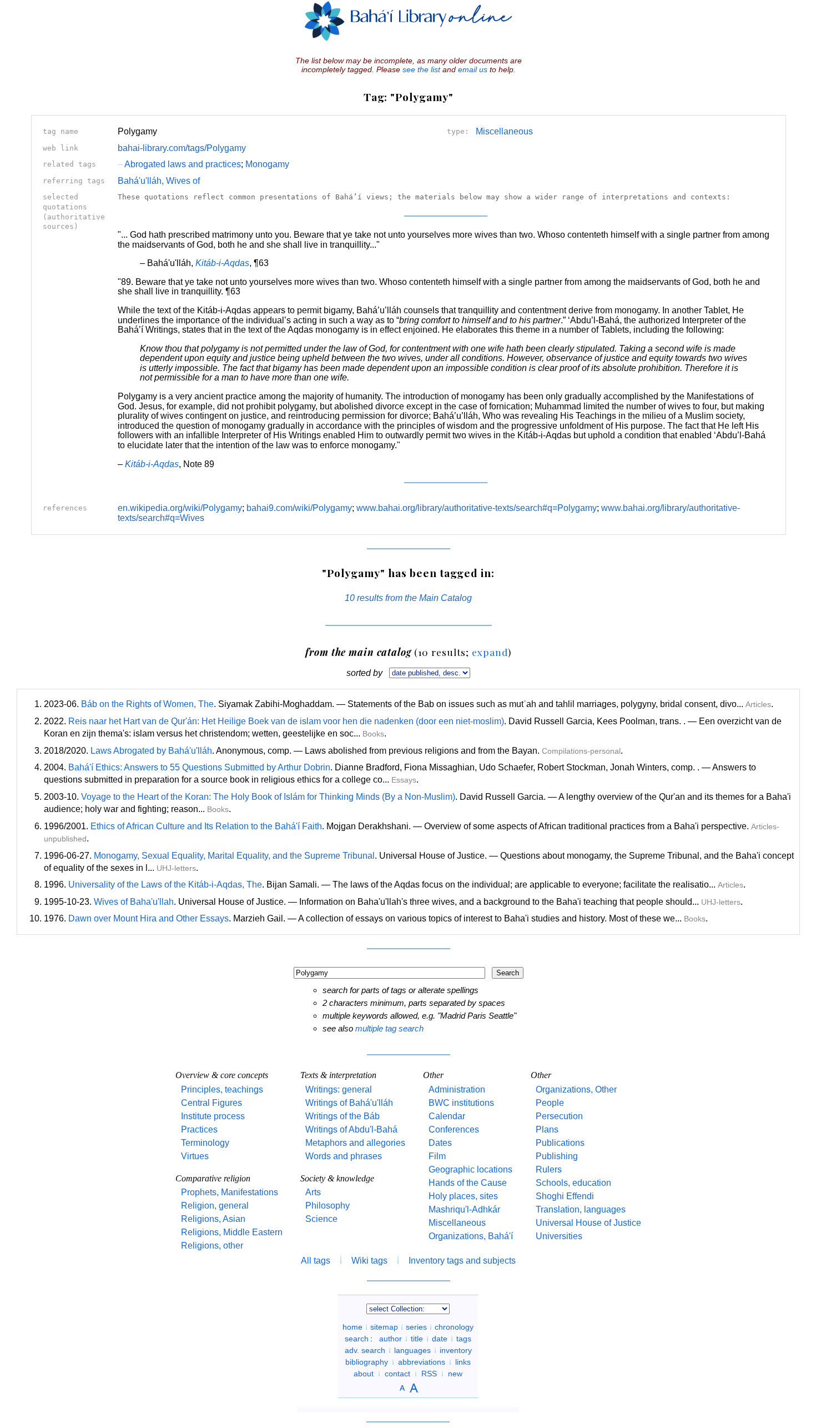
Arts (313, 1192)
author (390, 1338)
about (364, 1373)
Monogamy (267, 164)
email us (472, 69)
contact (397, 1373)
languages (412, 1350)
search (357, 1338)
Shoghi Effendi (565, 1196)
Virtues (195, 1156)
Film (437, 1156)
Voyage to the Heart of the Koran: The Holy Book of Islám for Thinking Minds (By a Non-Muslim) (268, 796)
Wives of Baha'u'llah (134, 901)
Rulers (549, 1169)
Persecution (559, 1116)
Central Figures (211, 1103)
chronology (454, 1326)
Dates (440, 1143)
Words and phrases (343, 1156)
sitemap (384, 1326)
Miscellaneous (504, 131)
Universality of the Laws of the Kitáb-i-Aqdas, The (165, 884)
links (463, 1361)
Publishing (557, 1156)
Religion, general (215, 1205)
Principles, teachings (222, 1089)
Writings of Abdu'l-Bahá (351, 1129)
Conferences (454, 1129)
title (417, 1338)
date (439, 1338)
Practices (199, 1129)
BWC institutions (461, 1103)
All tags (315, 1260)
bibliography (366, 1361)
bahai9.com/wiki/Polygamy (299, 508)
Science (321, 1219)
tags (463, 1338)
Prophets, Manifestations (229, 1192)
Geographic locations (470, 1169)
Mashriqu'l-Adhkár (464, 1209)
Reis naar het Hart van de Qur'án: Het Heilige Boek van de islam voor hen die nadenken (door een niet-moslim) (286, 721)
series (416, 1326)
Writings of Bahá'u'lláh (349, 1103)
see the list (421, 69)
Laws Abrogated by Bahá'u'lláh (151, 750)
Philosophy (327, 1205)
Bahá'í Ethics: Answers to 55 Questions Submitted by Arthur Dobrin (199, 767)
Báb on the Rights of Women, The (147, 704)
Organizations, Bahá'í (471, 1236)
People (550, 1103)
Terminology (205, 1143)
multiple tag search (389, 1028)
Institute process (213, 1116)
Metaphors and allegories (355, 1143)
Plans (547, 1129)
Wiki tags (369, 1260)
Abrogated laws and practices (179, 164)
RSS (429, 1373)
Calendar (447, 1116)
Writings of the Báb (342, 1116)
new (455, 1373)
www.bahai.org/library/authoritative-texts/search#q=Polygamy (476, 508)
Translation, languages (581, 1209)
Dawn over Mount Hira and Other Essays (148, 918)
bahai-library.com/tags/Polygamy (182, 148)
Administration (457, 1089)
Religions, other (212, 1245)
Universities (559, 1236)
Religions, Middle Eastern (232, 1232)
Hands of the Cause (468, 1183)
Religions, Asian (213, 1219)
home (352, 1326)
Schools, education (573, 1183)
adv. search (365, 1350)
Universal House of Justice (588, 1222)
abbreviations (421, 1361)
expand (490, 651)
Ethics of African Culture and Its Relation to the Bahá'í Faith (206, 826)
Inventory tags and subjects (462, 1260)
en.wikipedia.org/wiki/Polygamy (180, 508)
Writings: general (338, 1089)
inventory (456, 1350)
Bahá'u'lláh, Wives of (159, 181)
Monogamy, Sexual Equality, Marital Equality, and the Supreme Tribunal (234, 855)
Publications (560, 1143)
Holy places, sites (463, 1196)
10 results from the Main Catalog (408, 598)
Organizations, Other (576, 1089)
